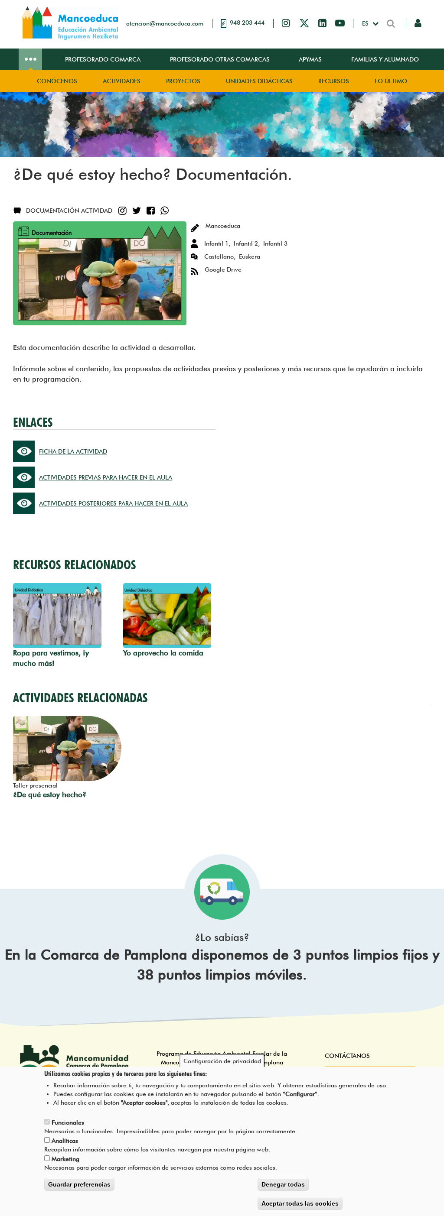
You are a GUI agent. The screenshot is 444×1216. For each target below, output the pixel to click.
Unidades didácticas (259, 81)
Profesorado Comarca (102, 59)
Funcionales (68, 1122)
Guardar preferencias (79, 1184)
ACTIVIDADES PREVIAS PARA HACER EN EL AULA (105, 477)
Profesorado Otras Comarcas (220, 59)
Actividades (121, 81)
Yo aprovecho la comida (163, 653)
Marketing (65, 1158)
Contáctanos (347, 1055)
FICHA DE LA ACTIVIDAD (73, 451)
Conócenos (57, 81)
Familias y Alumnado (385, 59)
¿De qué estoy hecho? (49, 794)
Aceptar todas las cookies (300, 1203)
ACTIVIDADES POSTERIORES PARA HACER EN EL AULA (113, 503)
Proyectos (183, 81)
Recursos (333, 81)
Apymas (310, 59)
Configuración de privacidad (222, 1060)
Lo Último (391, 81)
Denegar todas (283, 1184)
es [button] (366, 23)
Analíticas (65, 1140)
